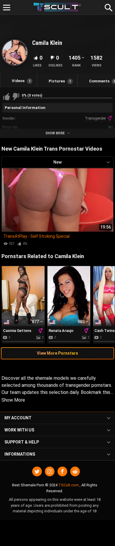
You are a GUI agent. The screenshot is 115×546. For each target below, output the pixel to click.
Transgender (95, 118)
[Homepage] (57, 7)
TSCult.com (68, 485)
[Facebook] (62, 471)
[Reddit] (75, 471)
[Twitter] (37, 471)
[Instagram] (50, 471)
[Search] (108, 7)
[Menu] (6, 7)
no (110, 127)
